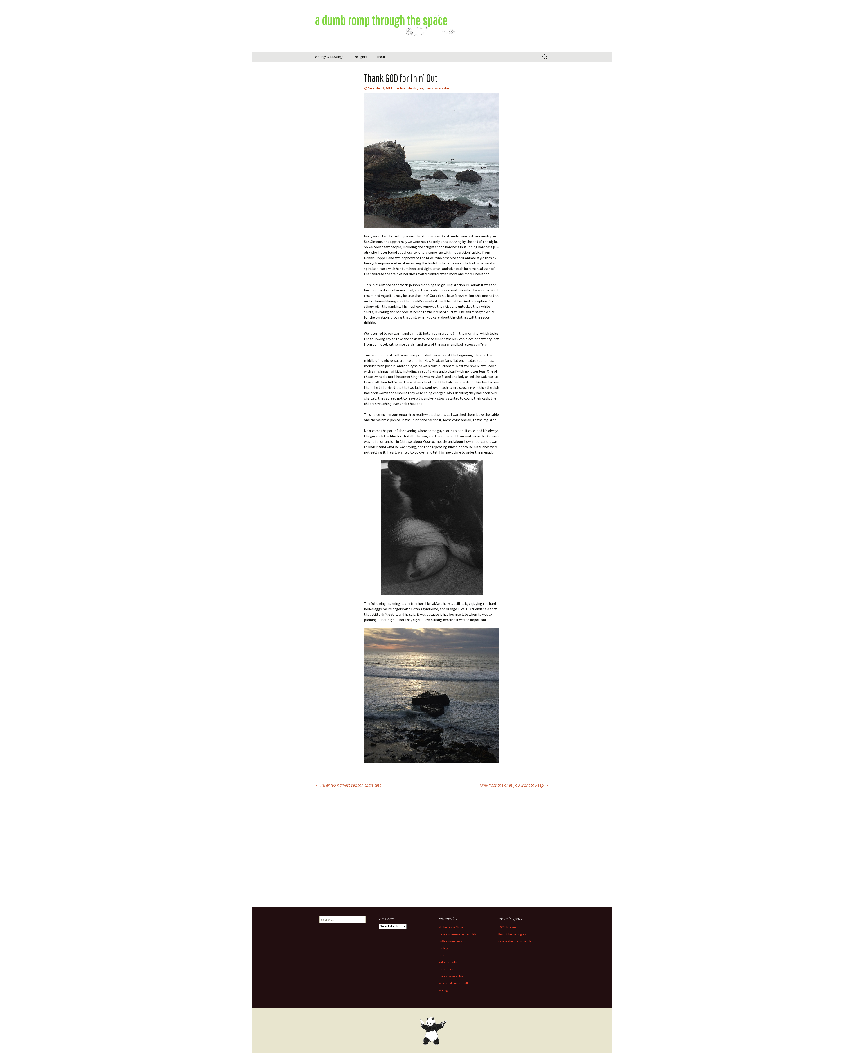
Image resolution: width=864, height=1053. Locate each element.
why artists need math (454, 983)
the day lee (415, 88)
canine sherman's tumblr (514, 941)
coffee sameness (450, 941)
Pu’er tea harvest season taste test (348, 785)
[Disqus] (432, 849)
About (381, 57)
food (403, 88)
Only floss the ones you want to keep (514, 785)
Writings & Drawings (329, 57)
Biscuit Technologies (512, 934)
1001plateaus (507, 927)
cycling (443, 948)
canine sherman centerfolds (458, 934)
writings (444, 990)
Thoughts (360, 57)
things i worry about (438, 88)
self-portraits (448, 962)
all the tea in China (451, 927)
